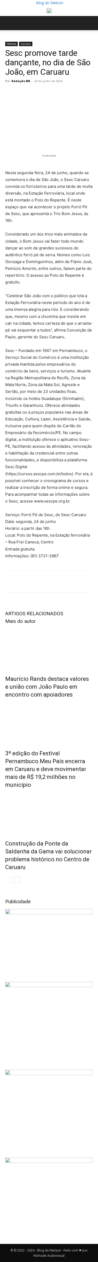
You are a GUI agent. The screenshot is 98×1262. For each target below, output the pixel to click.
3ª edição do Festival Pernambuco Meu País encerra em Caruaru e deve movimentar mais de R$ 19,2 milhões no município (45, 769)
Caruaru (26, 44)
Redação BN (20, 81)
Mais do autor (20, 621)
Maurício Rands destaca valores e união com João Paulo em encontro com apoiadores (47, 687)
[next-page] (17, 879)
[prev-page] (8, 879)
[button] (9, 23)
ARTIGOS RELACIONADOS (34, 614)
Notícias (11, 44)
